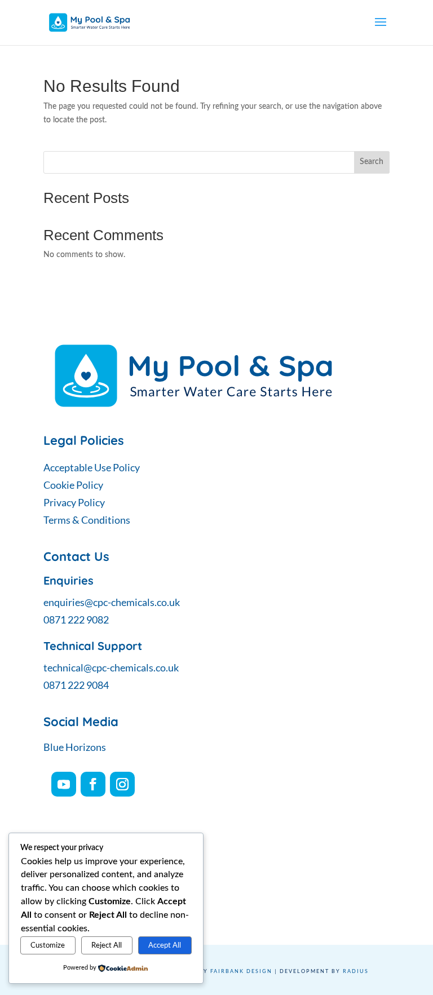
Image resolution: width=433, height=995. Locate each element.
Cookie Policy (73, 485)
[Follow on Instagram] (122, 784)
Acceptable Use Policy (91, 467)
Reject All (106, 945)
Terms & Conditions (86, 520)
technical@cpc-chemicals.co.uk (111, 667)
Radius (356, 971)
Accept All (164, 945)
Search (371, 162)
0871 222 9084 (76, 685)
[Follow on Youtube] (63, 784)
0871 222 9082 (76, 619)
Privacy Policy (74, 502)
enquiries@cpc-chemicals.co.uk (111, 602)
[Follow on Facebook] (93, 784)
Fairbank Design (241, 971)
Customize (47, 945)
